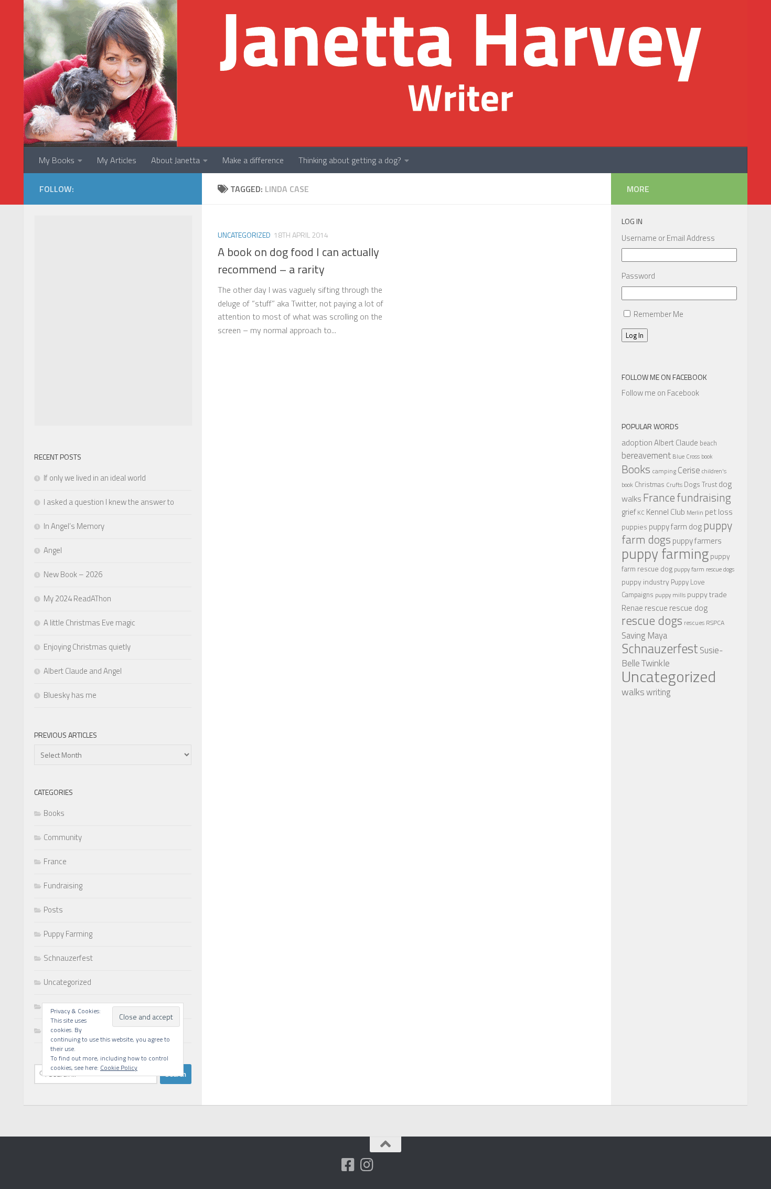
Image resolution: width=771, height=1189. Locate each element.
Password (638, 276)
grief (629, 512)
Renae (632, 608)
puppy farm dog (675, 527)
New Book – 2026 (73, 574)
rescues (694, 623)
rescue (656, 607)
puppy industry (645, 581)
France (55, 861)
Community (63, 837)
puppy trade (707, 594)
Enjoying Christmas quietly (87, 647)
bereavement (646, 455)
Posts (53, 910)
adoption (637, 442)
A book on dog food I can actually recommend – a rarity (298, 260)
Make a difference (253, 160)
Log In (635, 335)
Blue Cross (686, 456)
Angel (53, 550)
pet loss (719, 511)
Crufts (674, 484)
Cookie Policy (118, 1068)
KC (641, 512)
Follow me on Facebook (664, 377)
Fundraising (63, 885)
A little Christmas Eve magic (89, 623)
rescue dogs (652, 620)
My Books (56, 160)
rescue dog (688, 607)
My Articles (116, 160)
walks (633, 692)
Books (54, 813)
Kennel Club (665, 511)
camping (664, 471)
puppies (634, 526)
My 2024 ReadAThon (77, 598)
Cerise (689, 469)
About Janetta (175, 160)
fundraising (704, 497)
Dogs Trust (700, 484)
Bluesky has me (70, 695)
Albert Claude (676, 443)
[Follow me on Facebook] (348, 1165)
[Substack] (329, 1165)
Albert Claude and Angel (83, 671)
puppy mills (670, 594)
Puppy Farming (68, 934)
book (706, 456)
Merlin (695, 512)
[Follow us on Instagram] (367, 1165)
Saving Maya (644, 635)
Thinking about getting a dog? (349, 160)
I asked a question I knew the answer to (109, 502)
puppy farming (665, 554)
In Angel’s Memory (74, 526)
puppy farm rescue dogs (704, 569)
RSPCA (715, 623)
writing (658, 691)
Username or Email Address (668, 238)
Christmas (650, 484)
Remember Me (658, 314)
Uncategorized (244, 234)
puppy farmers (697, 540)
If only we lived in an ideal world (95, 478)
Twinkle (655, 663)
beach (708, 443)
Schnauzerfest (68, 958)
